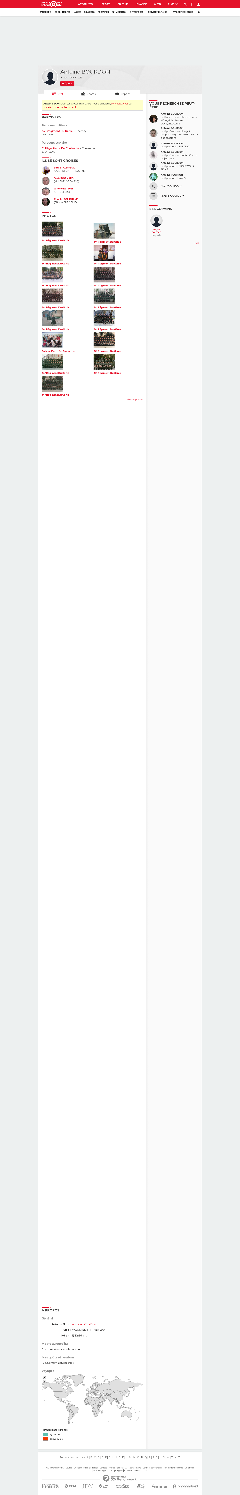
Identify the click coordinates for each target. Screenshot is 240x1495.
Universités (119, 12)
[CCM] (70, 1486)
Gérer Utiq (189, 1468)
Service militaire (157, 12)
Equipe (69, 1468)
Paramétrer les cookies (173, 1468)
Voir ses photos (135, 399)
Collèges (89, 12)
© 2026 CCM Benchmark (135, 1470)
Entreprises (136, 12)
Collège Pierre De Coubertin (60, 148)
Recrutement (134, 1468)
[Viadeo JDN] (141, 1486)
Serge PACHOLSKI (64, 167)
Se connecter (62, 12)
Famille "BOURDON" (172, 196)
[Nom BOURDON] (153, 186)
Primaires (103, 12)
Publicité (94, 1468)
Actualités (85, 4)
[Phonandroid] (185, 1486)
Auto (157, 4)
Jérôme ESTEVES (63, 188)
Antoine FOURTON (172, 175)
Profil (61, 94)
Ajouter (68, 83)
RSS (125, 1468)
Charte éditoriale (81, 1468)
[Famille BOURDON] (153, 196)
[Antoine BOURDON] (50, 77)
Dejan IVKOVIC (156, 231)
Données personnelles (152, 1468)
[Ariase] (160, 1486)
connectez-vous (119, 103)
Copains (125, 94)
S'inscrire (45, 12)
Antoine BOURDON (172, 113)
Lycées (77, 12)
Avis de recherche (183, 12)
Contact (103, 1468)
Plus (171, 4)
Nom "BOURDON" (171, 186)
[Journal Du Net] (87, 1486)
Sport (106, 4)
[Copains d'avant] (122, 1486)
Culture (122, 4)
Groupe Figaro (116, 1470)
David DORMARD (64, 178)
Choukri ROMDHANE (66, 199)
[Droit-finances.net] (104, 1486)
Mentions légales (100, 1470)
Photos (91, 94)
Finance (141, 4)
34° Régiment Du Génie (57, 131)
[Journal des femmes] (50, 1486)
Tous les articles (115, 1468)
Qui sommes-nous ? (55, 1468)
